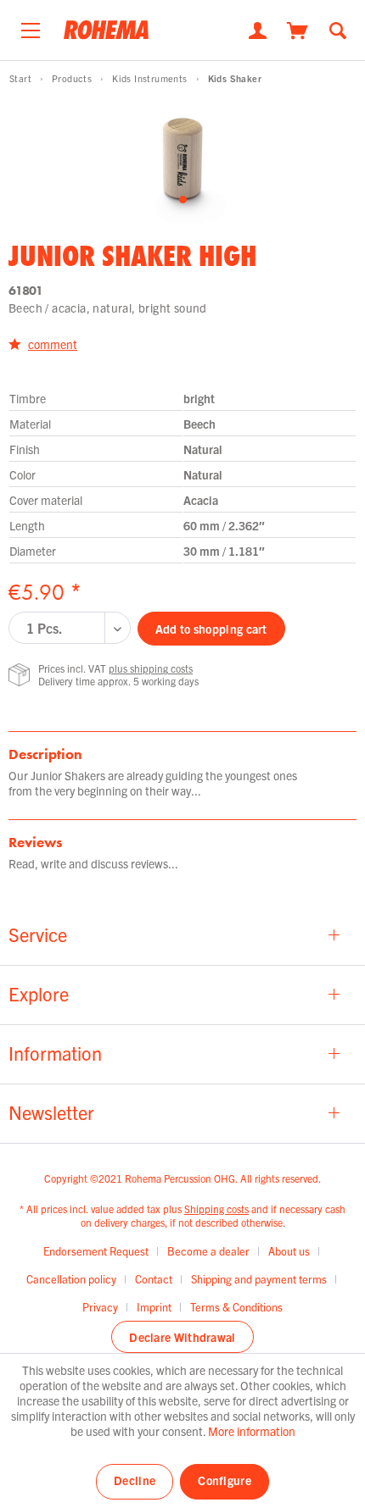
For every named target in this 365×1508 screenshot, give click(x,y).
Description (45, 754)
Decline (134, 1480)
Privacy (100, 1307)
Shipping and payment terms (259, 1279)
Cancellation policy (71, 1279)
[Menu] (30, 26)
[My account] (257, 29)
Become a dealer (208, 1251)
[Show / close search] (338, 29)
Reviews (35, 842)
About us (289, 1251)
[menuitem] (30, 26)
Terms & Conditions (236, 1307)
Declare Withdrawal (182, 1336)
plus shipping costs (151, 668)
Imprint (154, 1307)
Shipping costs (216, 1208)
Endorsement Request (96, 1251)
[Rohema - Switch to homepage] (106, 35)
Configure (224, 1480)
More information (251, 1431)
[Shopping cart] (297, 29)
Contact (153, 1279)
